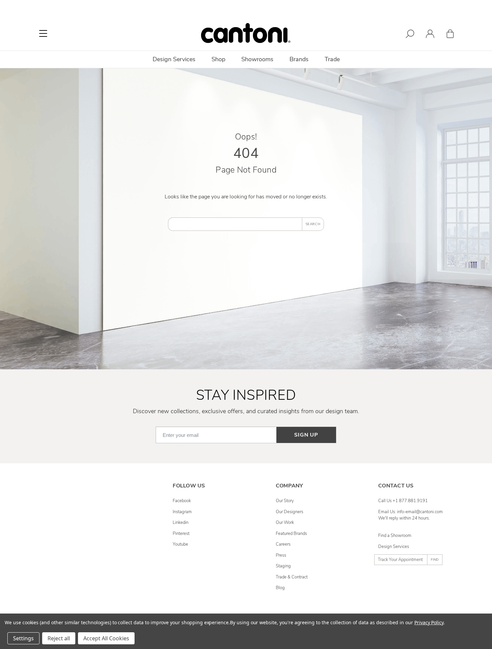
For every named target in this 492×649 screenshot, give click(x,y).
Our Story (285, 501)
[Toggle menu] (43, 33)
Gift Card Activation (67, 577)
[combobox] (235, 224)
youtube (180, 544)
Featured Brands (291, 534)
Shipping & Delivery (68, 523)
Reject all (59, 638)
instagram (182, 512)
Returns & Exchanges (69, 534)
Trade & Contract (292, 577)
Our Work (285, 523)
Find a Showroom (394, 536)
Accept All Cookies (106, 638)
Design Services (393, 547)
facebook (182, 501)
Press (281, 555)
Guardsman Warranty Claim (75, 544)
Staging (283, 566)
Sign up (306, 435)
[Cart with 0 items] (450, 35)
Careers (283, 544)
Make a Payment (65, 555)
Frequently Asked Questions (75, 501)
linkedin (180, 523)
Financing (58, 566)
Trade (332, 59)
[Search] (410, 35)
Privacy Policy (428, 622)
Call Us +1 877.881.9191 (403, 501)
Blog (280, 588)
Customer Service (66, 512)
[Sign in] (430, 35)
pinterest (181, 534)
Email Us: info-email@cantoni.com (410, 512)
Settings (23, 638)
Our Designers (289, 512)
